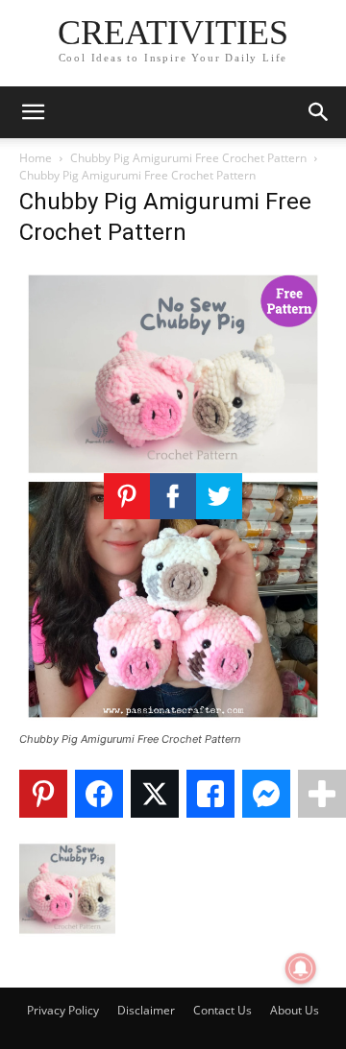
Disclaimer (146, 1010)
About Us (294, 1010)
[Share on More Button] (322, 794)
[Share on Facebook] (99, 794)
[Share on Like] (210, 794)
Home (35, 158)
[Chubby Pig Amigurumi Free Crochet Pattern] (173, 721)
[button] (32, 112)
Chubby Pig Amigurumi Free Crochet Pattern (188, 158)
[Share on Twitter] (155, 794)
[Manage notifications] (300, 968)
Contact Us (222, 1010)
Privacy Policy (63, 1010)
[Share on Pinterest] (43, 794)
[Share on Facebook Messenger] (266, 794)
